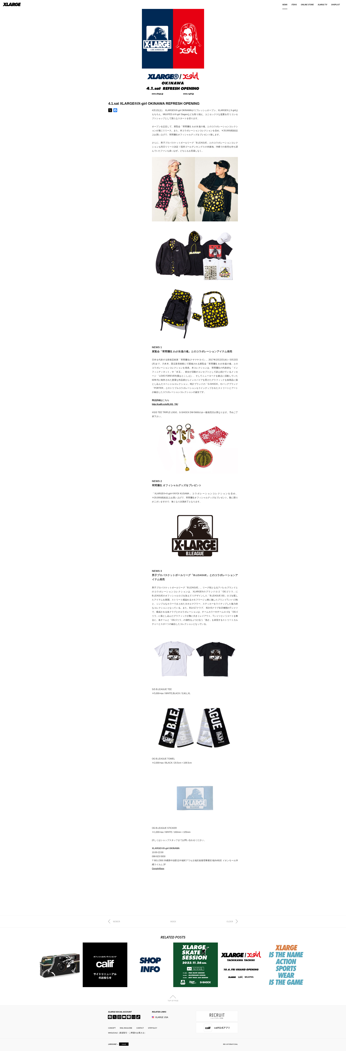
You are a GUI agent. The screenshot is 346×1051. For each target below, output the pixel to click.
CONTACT (140, 1028)
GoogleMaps (158, 868)
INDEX (173, 921)
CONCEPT (112, 1028)
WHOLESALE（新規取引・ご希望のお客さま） (127, 1033)
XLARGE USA (161, 1017)
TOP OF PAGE (173, 1000)
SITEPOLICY (152, 1028)
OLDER (230, 921)
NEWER (116, 921)
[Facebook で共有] (115, 110)
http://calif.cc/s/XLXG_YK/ (165, 404)
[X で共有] (110, 110)
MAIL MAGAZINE (126, 1028)
